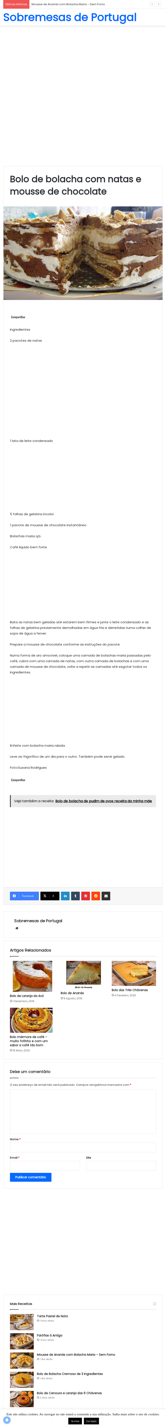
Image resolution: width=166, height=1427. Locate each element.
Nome (15, 1139)
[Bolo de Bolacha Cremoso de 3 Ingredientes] (22, 1380)
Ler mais (91, 1421)
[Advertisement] (83, 60)
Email (14, 1158)
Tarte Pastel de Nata (52, 1316)
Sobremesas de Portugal (38, 920)
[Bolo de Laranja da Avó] (32, 976)
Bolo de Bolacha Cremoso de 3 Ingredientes (63, 4)
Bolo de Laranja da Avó (27, 996)
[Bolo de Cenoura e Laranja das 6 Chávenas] (22, 1399)
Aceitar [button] (75, 1421)
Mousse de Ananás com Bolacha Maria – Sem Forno (76, 1354)
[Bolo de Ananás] (83, 975)
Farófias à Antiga (49, 1335)
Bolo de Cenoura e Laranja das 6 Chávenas (69, 1393)
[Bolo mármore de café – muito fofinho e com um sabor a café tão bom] (32, 1020)
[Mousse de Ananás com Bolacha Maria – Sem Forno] (22, 1360)
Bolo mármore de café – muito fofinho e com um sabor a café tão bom (29, 1041)
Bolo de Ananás (72, 993)
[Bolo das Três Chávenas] (134, 973)
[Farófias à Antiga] (22, 1341)
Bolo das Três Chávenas (130, 990)
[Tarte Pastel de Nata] (22, 1322)
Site (88, 1158)
